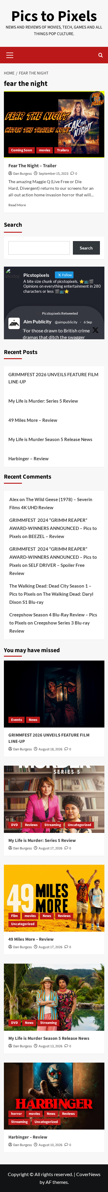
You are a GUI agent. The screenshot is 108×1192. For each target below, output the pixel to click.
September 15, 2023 (53, 173)
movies (44, 150)
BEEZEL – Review (46, 536)
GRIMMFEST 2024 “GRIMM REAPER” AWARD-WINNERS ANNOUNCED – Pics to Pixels (53, 528)
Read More (17, 205)
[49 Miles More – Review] (54, 898)
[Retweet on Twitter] (38, 313)
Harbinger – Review (28, 458)
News (33, 719)
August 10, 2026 (50, 1145)
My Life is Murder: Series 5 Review (43, 401)
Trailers (63, 150)
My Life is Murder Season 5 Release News (50, 439)
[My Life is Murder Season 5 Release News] (54, 997)
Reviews (31, 824)
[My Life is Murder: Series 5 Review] (54, 799)
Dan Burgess (22, 173)
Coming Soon (21, 150)
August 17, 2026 (50, 848)
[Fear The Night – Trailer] (54, 124)
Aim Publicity (37, 321)
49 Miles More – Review (32, 420)
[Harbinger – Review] (54, 1096)
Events (16, 719)
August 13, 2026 (50, 1046)
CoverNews (88, 1174)
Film (14, 915)
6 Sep (88, 322)
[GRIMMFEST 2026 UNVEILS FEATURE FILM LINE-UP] (54, 694)
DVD (14, 824)
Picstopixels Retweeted (60, 313)
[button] (10, 54)
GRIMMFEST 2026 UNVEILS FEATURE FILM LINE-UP (53, 378)
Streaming (52, 824)
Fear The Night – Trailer (32, 165)
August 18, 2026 (50, 749)
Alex (14, 499)
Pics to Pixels (54, 16)
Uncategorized (79, 824)
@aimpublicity (66, 322)
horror (16, 1113)
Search (13, 225)
